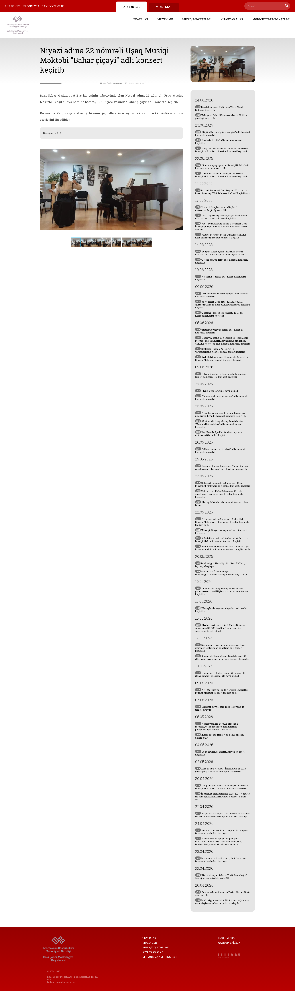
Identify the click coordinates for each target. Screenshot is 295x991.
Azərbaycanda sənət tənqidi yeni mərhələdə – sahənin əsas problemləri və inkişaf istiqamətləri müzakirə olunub (218, 841)
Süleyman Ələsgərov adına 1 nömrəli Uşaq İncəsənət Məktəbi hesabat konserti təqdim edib (222, 548)
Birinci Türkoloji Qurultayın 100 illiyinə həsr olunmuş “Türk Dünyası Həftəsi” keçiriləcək (222, 192)
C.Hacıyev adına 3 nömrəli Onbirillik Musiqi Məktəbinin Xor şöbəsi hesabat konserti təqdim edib (222, 522)
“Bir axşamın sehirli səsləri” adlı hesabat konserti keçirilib (221, 295)
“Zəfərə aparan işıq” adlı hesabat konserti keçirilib (221, 261)
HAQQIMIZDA (31, 6)
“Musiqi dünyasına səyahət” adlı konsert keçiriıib (221, 532)
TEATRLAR (140, 19)
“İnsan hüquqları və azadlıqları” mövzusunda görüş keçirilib (216, 209)
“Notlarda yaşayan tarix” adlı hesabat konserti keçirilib (219, 331)
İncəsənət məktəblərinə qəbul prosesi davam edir (219, 736)
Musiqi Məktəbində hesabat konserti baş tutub (221, 504)
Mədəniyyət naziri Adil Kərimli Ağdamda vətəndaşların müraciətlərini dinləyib (222, 902)
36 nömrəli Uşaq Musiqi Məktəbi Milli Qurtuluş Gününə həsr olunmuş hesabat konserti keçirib (222, 304)
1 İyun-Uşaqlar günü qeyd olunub (217, 390)
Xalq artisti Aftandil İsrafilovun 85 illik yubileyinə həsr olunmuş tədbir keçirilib (220, 770)
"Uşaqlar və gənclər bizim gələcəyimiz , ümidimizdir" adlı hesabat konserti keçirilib (220, 414)
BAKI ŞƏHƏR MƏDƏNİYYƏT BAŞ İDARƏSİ (18, 25)
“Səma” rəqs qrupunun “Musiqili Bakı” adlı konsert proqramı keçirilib (222, 167)
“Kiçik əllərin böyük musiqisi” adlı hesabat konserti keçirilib (222, 134)
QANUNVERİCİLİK (53, 6)
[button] (180, 189)
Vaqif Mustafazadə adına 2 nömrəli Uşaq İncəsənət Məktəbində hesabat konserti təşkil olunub (221, 226)
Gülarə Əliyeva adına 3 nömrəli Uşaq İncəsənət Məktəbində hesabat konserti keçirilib (222, 484)
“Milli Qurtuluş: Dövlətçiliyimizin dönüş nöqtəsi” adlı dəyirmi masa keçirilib (221, 217)
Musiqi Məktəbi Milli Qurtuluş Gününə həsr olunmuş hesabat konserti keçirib (220, 236)
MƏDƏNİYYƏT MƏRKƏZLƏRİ (271, 19)
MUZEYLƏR (165, 19)
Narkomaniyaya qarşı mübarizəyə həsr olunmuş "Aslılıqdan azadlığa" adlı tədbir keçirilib (220, 648)
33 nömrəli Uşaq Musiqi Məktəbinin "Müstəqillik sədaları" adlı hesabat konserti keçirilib (219, 424)
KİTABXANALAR (232, 19)
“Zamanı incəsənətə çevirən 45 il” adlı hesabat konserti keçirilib (219, 314)
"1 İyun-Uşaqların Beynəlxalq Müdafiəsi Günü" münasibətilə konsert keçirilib (220, 375)
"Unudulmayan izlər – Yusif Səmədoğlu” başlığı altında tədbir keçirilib (221, 877)
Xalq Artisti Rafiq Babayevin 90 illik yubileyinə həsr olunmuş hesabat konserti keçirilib (219, 494)
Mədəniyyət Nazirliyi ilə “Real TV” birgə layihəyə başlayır (220, 565)
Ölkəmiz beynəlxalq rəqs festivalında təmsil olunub (219, 708)
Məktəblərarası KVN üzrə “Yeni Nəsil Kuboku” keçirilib (219, 108)
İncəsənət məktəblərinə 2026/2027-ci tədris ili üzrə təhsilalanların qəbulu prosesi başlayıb (222, 815)
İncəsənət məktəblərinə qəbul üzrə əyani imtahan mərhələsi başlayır (221, 832)
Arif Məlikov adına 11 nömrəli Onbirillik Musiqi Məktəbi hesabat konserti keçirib (221, 358)
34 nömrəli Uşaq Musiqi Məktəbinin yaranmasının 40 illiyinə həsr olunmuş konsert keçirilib (222, 591)
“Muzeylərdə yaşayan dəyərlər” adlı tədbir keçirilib (221, 610)
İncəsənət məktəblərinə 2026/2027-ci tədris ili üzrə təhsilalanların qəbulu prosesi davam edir (222, 796)
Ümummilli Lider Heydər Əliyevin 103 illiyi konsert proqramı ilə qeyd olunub (220, 674)
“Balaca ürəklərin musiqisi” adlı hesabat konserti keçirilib (221, 397)
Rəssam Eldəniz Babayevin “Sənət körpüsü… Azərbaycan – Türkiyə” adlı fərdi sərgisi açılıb (222, 467)
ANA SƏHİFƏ (12, 6)
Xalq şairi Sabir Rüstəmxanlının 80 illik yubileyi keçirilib (221, 117)
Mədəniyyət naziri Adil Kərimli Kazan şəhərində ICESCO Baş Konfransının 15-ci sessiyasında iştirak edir (220, 628)
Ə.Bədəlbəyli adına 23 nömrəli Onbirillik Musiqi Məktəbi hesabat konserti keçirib (221, 540)
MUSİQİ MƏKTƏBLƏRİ (196, 19)
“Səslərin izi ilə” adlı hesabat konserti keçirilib (219, 142)
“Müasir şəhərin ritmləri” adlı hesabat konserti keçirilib (220, 451)
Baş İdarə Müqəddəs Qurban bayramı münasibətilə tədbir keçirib (218, 434)
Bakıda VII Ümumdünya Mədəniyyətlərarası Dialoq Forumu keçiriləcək (221, 573)
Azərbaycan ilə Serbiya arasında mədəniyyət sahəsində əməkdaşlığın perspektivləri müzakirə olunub (216, 726)
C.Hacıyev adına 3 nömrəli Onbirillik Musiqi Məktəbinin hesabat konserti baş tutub (221, 175)
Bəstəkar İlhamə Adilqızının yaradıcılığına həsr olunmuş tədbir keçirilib (220, 350)
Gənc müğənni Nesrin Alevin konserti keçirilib (220, 753)
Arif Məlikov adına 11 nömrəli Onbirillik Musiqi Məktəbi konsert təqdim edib (221, 691)
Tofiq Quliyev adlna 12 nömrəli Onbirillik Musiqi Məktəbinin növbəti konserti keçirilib (221, 787)
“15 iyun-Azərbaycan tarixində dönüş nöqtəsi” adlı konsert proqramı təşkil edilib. (220, 253)
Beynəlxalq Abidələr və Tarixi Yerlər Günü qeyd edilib (222, 894)
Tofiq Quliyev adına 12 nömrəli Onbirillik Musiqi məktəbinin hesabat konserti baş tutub (221, 150)
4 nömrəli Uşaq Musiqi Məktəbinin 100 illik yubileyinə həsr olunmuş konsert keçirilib (222, 657)
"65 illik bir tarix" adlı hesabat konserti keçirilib (220, 278)
